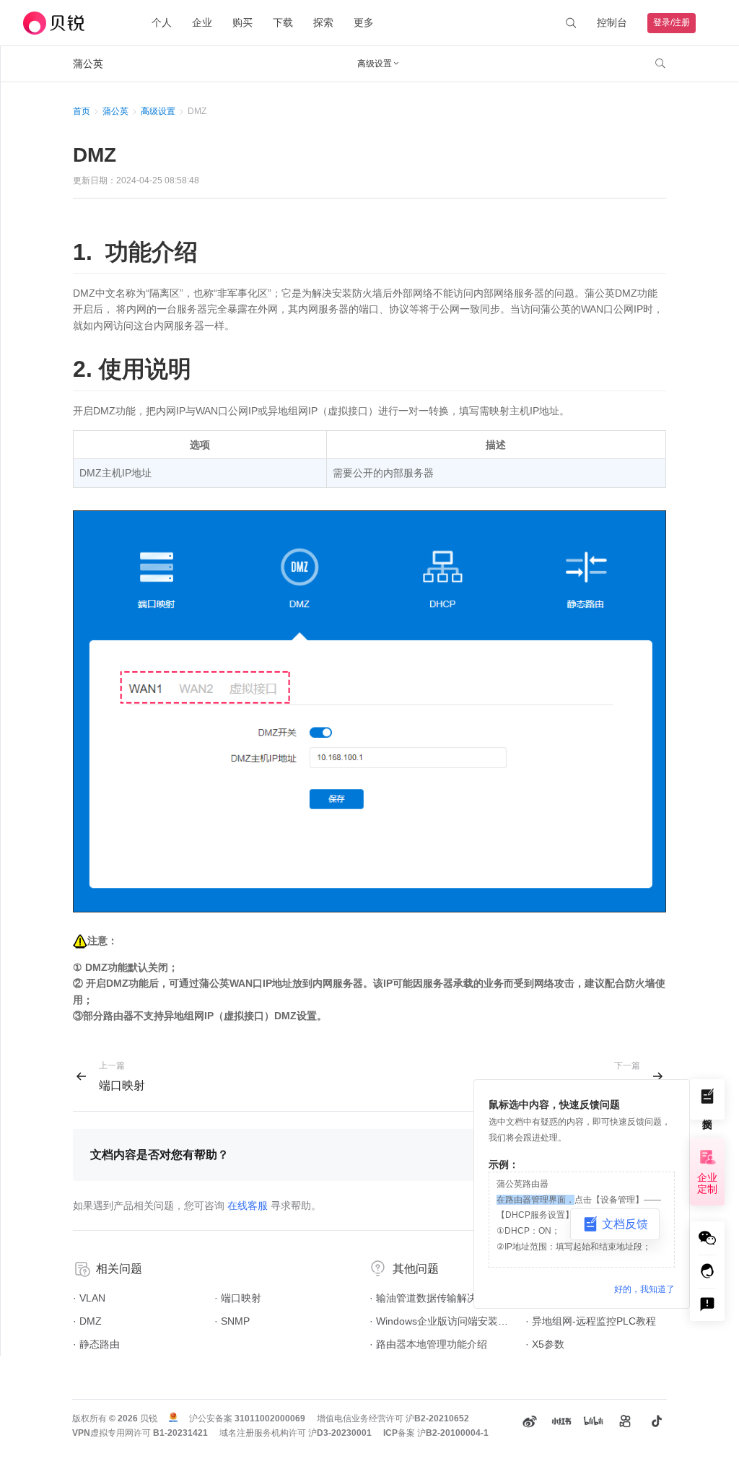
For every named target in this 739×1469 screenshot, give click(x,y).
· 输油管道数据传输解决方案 (433, 1298)
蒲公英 (115, 111)
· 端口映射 (237, 1298)
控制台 (612, 22)
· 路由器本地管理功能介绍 (428, 1344)
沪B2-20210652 (437, 1418)
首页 (81, 111)
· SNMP (232, 1321)
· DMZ (87, 1321)
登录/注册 (671, 22)
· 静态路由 (96, 1344)
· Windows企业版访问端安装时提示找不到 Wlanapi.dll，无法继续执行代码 (440, 1321)
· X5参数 (544, 1344)
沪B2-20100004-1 (453, 1433)
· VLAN (89, 1298)
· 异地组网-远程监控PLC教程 (590, 1321)
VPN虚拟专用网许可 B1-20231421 (140, 1433)
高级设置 (158, 111)
